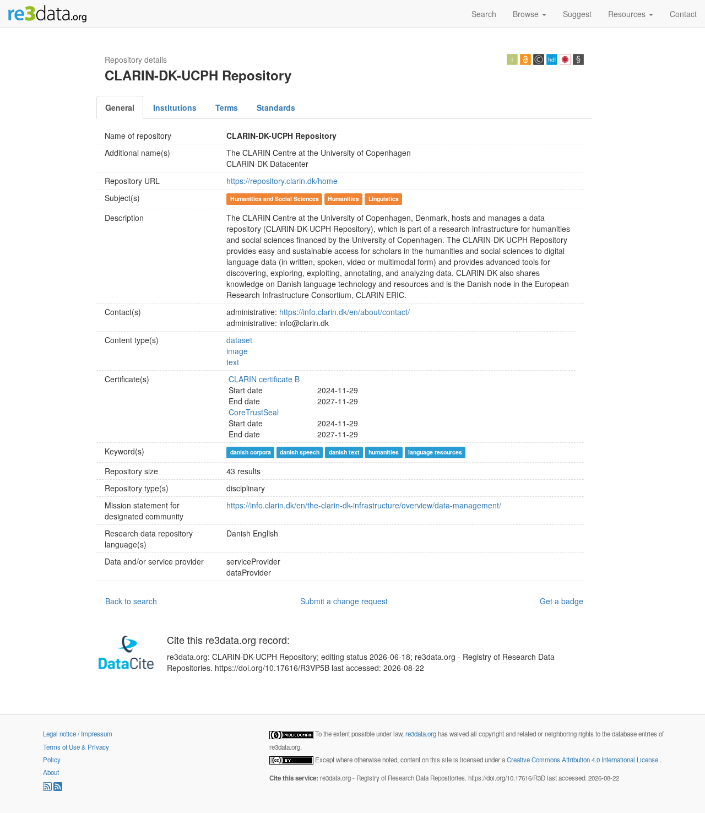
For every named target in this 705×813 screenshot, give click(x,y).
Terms (226, 107)
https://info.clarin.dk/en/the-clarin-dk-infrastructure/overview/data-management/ (363, 505)
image (237, 350)
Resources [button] (628, 13)
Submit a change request (344, 600)
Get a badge (561, 600)
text (232, 361)
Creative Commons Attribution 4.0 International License (583, 759)
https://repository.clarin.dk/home (282, 180)
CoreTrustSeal (254, 412)
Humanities (343, 198)
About (51, 772)
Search (483, 13)
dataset (239, 339)
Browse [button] (527, 13)
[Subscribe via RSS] (48, 788)
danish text (344, 452)
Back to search (131, 600)
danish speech (299, 452)
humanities (383, 452)
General (119, 107)
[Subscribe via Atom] (57, 788)
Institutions (175, 107)
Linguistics (383, 198)
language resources (435, 452)
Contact (683, 13)
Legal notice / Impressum (77, 733)
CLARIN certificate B (264, 378)
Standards (276, 107)
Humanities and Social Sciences (274, 198)
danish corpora (250, 452)
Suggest (577, 13)
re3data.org (421, 733)
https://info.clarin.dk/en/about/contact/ (344, 311)
